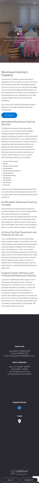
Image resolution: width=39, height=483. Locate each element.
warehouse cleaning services (11, 87)
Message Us (29, 480)
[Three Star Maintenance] (19, 32)
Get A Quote (9, 115)
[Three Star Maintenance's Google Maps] (19, 422)
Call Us (10, 480)
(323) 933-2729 (22, 353)
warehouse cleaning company (11, 131)
